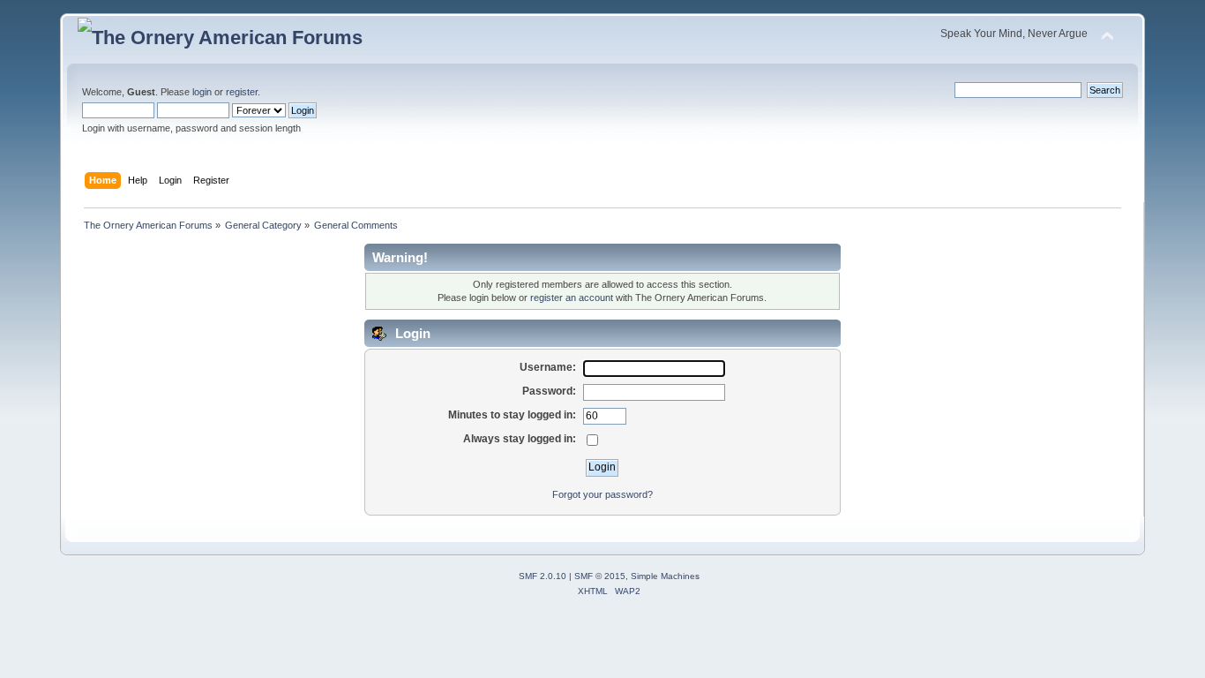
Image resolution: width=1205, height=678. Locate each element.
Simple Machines (665, 576)
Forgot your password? (602, 494)
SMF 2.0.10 (542, 576)
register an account (571, 297)
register (242, 92)
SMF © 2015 (599, 576)
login (202, 92)
